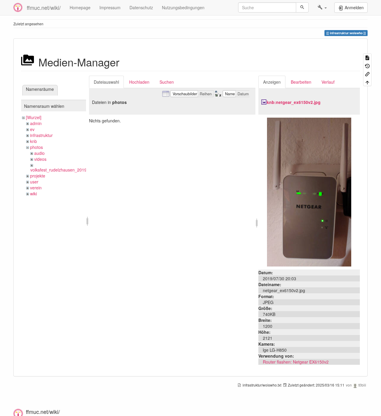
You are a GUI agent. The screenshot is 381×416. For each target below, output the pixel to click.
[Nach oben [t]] (367, 81)
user (34, 182)
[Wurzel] (33, 117)
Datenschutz (141, 7)
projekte (37, 176)
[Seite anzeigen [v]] (367, 57)
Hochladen (139, 82)
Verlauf (328, 82)
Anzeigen (272, 82)
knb (33, 141)
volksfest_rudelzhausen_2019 (58, 170)
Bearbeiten (301, 82)
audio (39, 153)
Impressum (110, 7)
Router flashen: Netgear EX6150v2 (296, 362)
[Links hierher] (367, 73)
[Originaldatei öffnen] (309, 191)
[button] (322, 7)
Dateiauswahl (106, 82)
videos (40, 159)
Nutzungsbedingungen (183, 7)
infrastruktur (41, 135)
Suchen (167, 82)
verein (36, 188)
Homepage (80, 7)
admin (36, 123)
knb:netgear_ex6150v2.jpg (294, 102)
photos (36, 147)
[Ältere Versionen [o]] (367, 65)
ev (32, 129)
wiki (33, 194)
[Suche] (302, 7)
